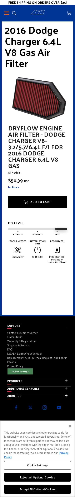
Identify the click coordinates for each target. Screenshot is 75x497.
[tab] (39, 326)
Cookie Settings (20, 371)
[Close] (70, 426)
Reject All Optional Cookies (37, 477)
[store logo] (37, 13)
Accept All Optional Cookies (37, 489)
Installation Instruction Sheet (57, 260)
